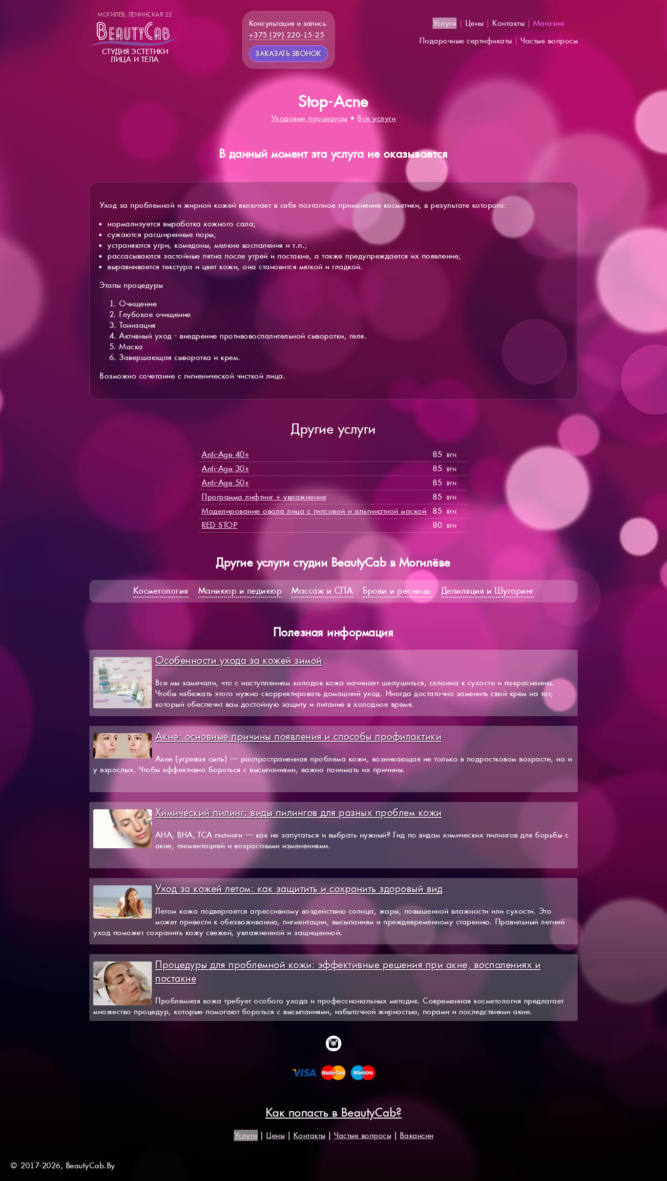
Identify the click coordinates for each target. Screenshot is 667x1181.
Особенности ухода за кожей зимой (238, 660)
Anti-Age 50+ (225, 483)
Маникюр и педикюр (240, 590)
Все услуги (376, 118)
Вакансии (417, 1135)
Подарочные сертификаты (465, 41)
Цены (474, 23)
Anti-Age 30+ (225, 468)
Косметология (160, 590)
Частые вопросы (549, 41)
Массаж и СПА (322, 590)
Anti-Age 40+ (225, 454)
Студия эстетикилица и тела (135, 37)
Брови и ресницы (397, 590)
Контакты (508, 23)
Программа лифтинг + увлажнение (264, 497)
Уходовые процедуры (309, 118)
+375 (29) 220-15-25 (287, 35)
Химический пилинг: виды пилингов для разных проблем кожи (298, 812)
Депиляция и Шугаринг (487, 590)
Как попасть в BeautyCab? (334, 1112)
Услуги (444, 23)
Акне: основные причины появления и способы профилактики (298, 736)
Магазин (548, 23)
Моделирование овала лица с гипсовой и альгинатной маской (314, 511)
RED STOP (219, 525)
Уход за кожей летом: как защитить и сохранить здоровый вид (298, 888)
